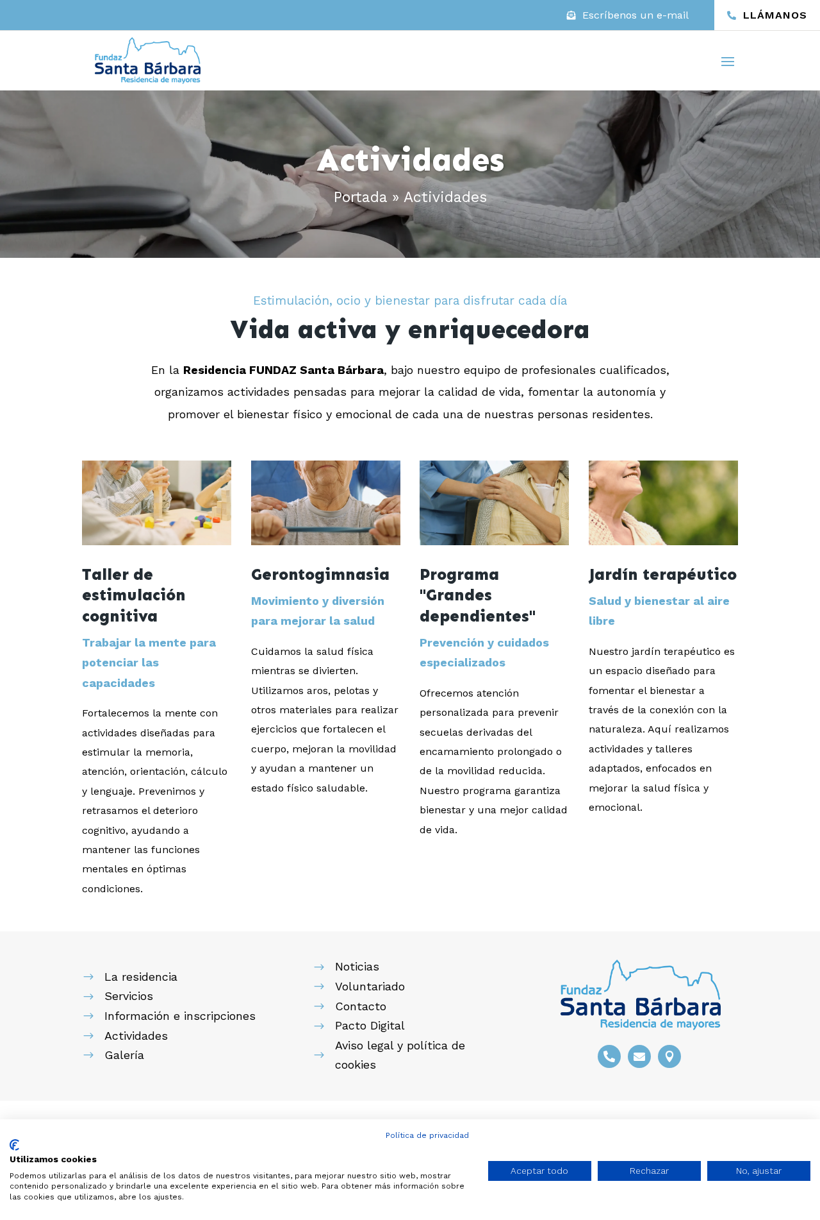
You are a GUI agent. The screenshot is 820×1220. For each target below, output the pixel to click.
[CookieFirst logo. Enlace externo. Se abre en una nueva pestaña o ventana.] (14, 1145)
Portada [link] (360, 197)
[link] (628, 15)
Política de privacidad (427, 1135)
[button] (728, 61)
